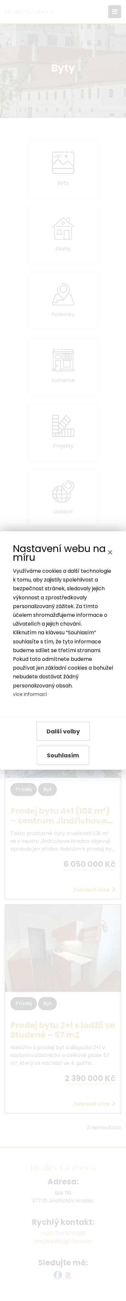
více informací (30, 694)
